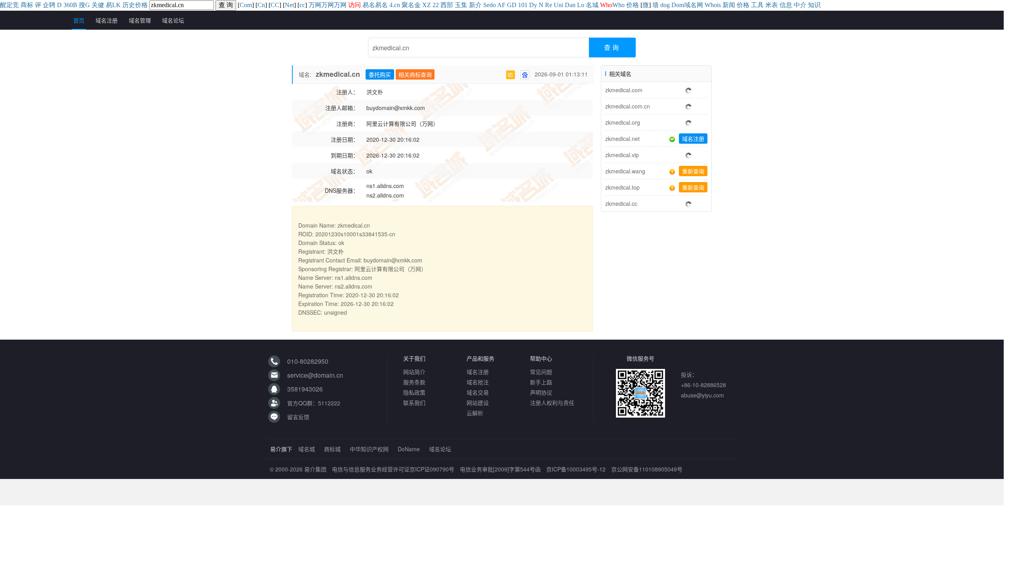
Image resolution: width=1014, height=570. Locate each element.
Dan (570, 5)
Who (618, 5)
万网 (315, 5)
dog (665, 5)
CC (275, 5)
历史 (128, 5)
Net (289, 5)
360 (68, 5)
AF (501, 5)
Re (548, 5)
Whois (713, 5)
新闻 (728, 5)
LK (116, 5)
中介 (800, 5)
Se (486, 5)
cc (302, 5)
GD (512, 5)
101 (523, 5)
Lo (580, 5)
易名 (368, 5)
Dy (533, 5)
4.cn (394, 5)
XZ (426, 5)
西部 (446, 5)
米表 (771, 5)
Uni (558, 5)
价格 (141, 5)
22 (436, 5)
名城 (592, 5)
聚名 (408, 5)
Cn (261, 5)
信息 (786, 5)
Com (246, 5)
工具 (757, 5)
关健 (97, 5)
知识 (814, 5)
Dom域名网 (687, 5)
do (493, 5)
